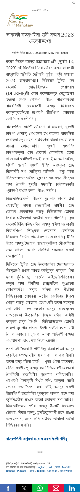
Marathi (67, 467)
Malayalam (66, 471)
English (41, 467)
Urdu (50, 467)
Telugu (41, 471)
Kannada (52, 471)
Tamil (31, 471)
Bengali (11, 471)
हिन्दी (58, 467)
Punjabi (22, 471)
